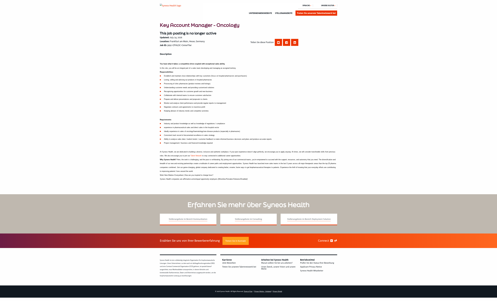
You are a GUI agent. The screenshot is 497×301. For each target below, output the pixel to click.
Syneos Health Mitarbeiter (311, 271)
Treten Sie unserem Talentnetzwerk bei (316, 13)
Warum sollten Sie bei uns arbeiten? (277, 263)
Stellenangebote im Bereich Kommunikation (188, 219)
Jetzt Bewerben (229, 263)
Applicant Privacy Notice (311, 267)
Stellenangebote (283, 13)
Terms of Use (248, 291)
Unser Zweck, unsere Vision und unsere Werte (278, 268)
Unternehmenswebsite (260, 13)
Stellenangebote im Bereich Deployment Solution (309, 219)
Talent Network (196, 156)
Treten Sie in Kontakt (235, 240)
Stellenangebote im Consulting (248, 219)
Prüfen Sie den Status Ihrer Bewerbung (317, 263)
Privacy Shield (277, 291)
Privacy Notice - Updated (262, 291)
